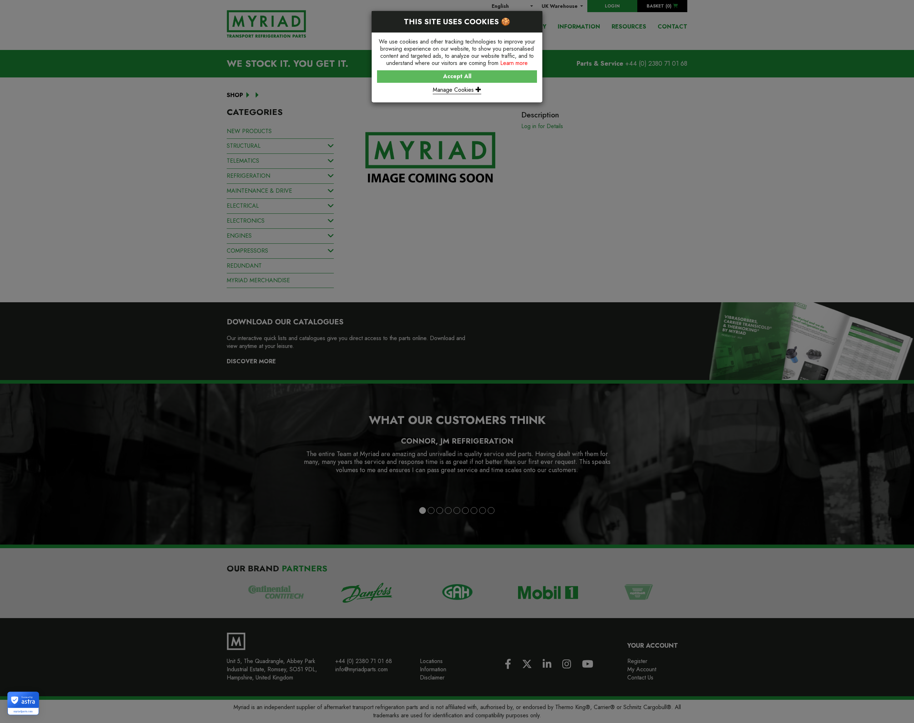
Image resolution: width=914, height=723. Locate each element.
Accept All (457, 76)
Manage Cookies (454, 90)
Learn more (514, 63)
